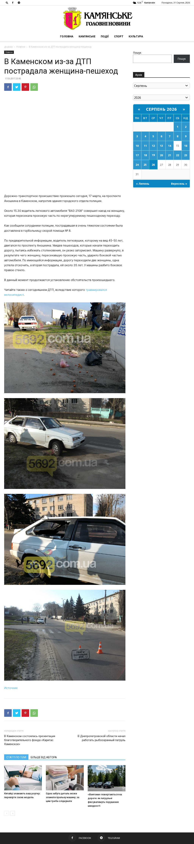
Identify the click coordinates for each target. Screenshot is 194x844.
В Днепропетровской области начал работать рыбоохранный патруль (101, 738)
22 (177, 155)
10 (137, 145)
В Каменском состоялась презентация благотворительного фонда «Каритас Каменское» (29, 740)
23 (185, 155)
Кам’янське (87, 36)
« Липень (142, 183)
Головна (66, 36)
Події (105, 36)
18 (145, 155)
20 (161, 155)
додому (8, 46)
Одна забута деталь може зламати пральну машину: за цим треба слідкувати (62, 797)
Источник (11, 688)
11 (145, 145)
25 (145, 164)
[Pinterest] (25, 87)
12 (153, 145)
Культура (136, 36)
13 (161, 145)
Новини (20, 46)
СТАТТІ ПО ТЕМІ (16, 757)
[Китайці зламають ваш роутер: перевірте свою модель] (23, 777)
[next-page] (12, 813)
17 (137, 155)
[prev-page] (6, 813)
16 (185, 145)
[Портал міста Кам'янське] (97, 18)
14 (169, 145)
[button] (7, 2)
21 (169, 155)
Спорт (118, 36)
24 (137, 164)
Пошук (137, 52)
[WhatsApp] (34, 87)
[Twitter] (16, 87)
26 (153, 164)
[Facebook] (13, 2)
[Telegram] (19, 2)
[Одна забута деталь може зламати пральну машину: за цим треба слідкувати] (65, 777)
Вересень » (179, 183)
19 (153, 155)
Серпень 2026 (161, 109)
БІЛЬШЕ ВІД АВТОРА (44, 757)
